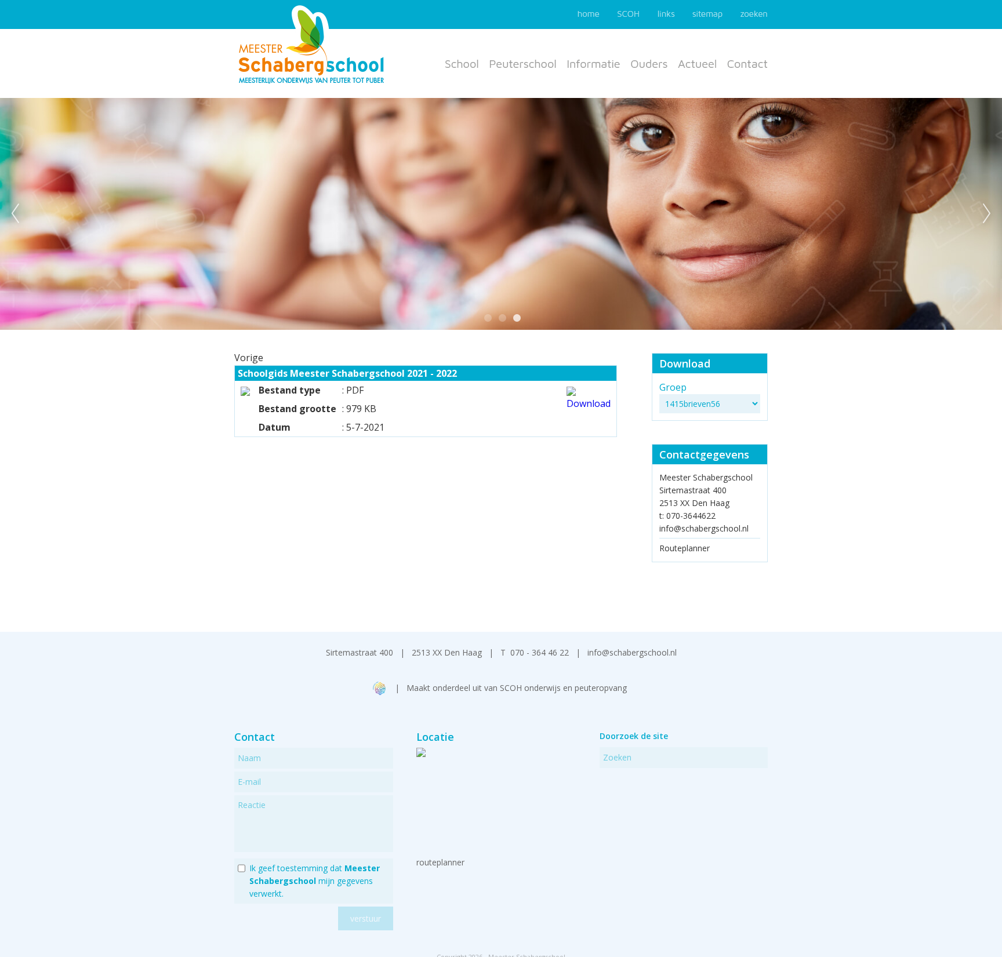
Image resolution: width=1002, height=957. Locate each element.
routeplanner (440, 862)
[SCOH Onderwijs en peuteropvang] (380, 691)
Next (987, 214)
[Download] (588, 403)
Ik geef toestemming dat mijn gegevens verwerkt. (314, 881)
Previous (15, 214)
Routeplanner (684, 548)
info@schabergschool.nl (704, 528)
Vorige (248, 357)
